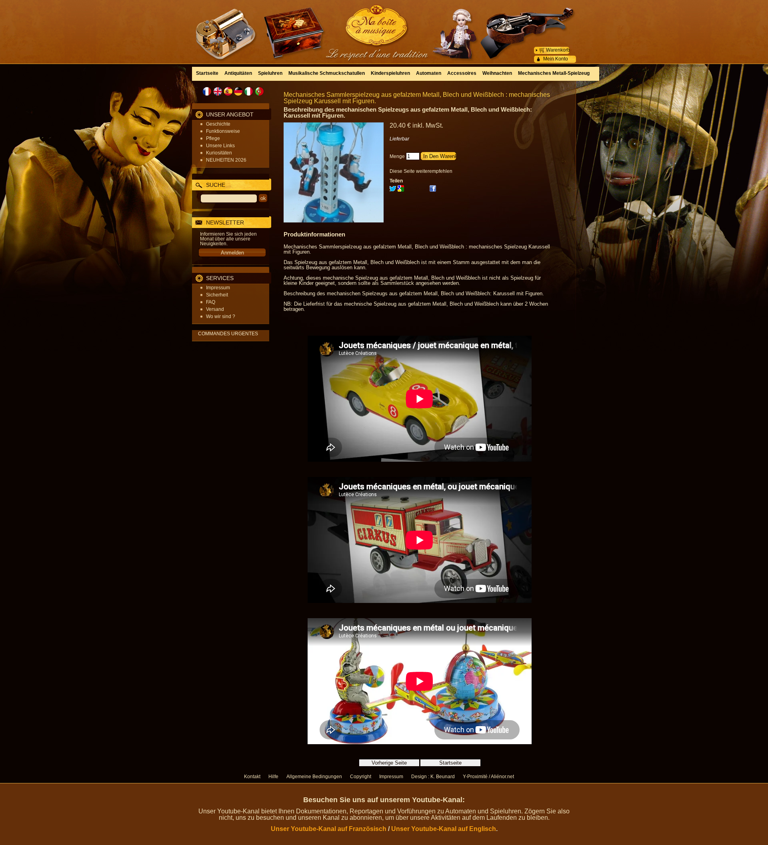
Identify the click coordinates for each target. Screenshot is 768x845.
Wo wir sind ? (220, 316)
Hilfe (273, 776)
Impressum (218, 287)
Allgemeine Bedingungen (314, 776)
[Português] (259, 91)
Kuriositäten (219, 153)
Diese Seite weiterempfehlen (421, 171)
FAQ (210, 302)
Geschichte (218, 124)
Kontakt (252, 776)
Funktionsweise (223, 131)
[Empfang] (384, 26)
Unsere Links (220, 145)
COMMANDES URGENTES (228, 333)
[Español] (228, 91)
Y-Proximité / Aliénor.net (488, 776)
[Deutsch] (238, 91)
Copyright (360, 776)
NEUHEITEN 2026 (226, 160)
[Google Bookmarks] (401, 190)
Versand (215, 309)
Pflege (213, 138)
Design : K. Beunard (433, 776)
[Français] (207, 91)
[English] (217, 91)
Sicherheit (217, 295)
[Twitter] (393, 190)
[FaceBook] (433, 190)
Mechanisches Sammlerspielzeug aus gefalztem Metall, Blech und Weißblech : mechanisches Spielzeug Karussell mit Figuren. (417, 97)
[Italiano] (249, 91)
